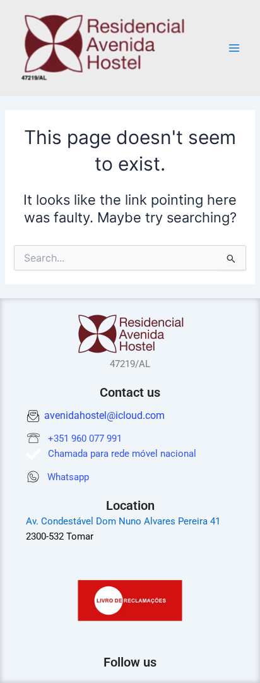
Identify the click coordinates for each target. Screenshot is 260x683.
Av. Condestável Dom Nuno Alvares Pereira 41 (123, 521)
